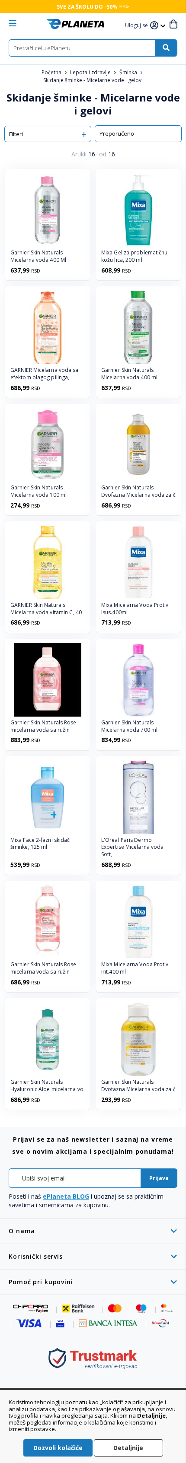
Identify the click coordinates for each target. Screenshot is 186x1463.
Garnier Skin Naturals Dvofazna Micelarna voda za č (138, 491)
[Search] (166, 48)
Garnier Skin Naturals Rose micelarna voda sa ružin (43, 726)
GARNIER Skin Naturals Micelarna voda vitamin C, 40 (46, 609)
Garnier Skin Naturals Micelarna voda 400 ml (129, 374)
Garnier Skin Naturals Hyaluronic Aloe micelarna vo (46, 1086)
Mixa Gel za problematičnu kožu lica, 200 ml (134, 256)
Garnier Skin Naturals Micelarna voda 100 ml (38, 491)
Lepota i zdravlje (91, 72)
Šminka (128, 72)
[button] (137, 25)
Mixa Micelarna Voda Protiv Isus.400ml (135, 609)
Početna (52, 72)
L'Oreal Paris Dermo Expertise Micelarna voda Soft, (132, 847)
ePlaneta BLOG (66, 1196)
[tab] (93, 1231)
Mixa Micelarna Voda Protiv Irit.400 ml (135, 968)
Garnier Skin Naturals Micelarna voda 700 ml (129, 726)
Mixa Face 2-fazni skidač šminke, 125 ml (40, 844)
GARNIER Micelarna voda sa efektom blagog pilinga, (44, 374)
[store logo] (75, 24)
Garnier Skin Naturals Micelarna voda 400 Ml (38, 256)
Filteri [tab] (16, 134)
